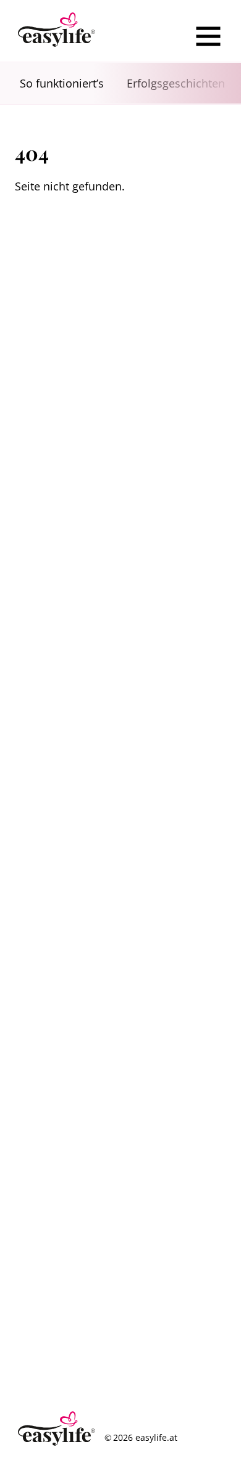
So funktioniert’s (62, 83)
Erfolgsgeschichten (176, 83)
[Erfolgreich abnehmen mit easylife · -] (57, 31)
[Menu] (208, 36)
